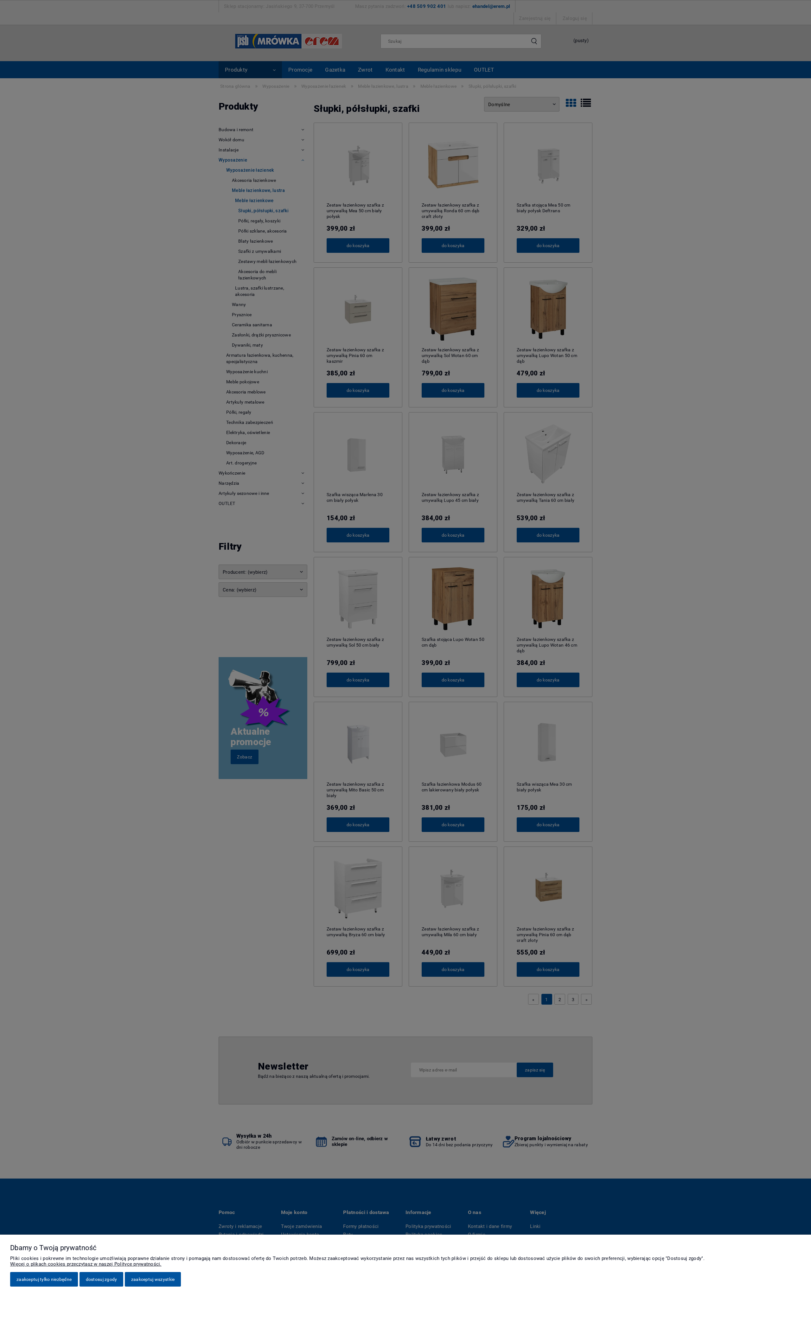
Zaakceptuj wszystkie (153, 1279)
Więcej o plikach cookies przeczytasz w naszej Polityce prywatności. (86, 1264)
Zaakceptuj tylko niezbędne (44, 1279)
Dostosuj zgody (101, 1279)
